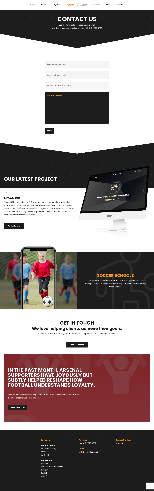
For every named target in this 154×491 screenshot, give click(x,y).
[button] (72, 318)
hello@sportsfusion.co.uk (89, 452)
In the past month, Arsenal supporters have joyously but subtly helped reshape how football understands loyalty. (51, 377)
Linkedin (119, 443)
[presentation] (147, 277)
